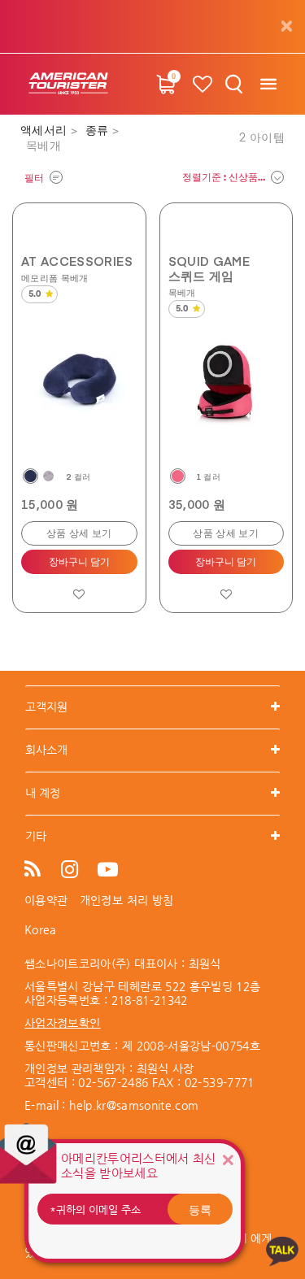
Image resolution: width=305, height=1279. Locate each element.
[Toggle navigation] (268, 84)
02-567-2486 (113, 1082)
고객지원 (46, 706)
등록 (200, 1209)
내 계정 (42, 792)
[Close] (227, 1159)
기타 (35, 835)
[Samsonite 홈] (68, 84)
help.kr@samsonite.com (133, 1105)
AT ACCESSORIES (77, 261)
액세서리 (45, 131)
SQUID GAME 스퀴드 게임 (209, 268)
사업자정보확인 (62, 1022)
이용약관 (46, 900)
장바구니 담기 (79, 563)
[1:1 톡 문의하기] (282, 1250)
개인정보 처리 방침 (127, 900)
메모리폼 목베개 (55, 277)
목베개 (182, 292)
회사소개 (46, 749)
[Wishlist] (202, 84)
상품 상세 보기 (79, 534)
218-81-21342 (149, 1000)
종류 (98, 131)
